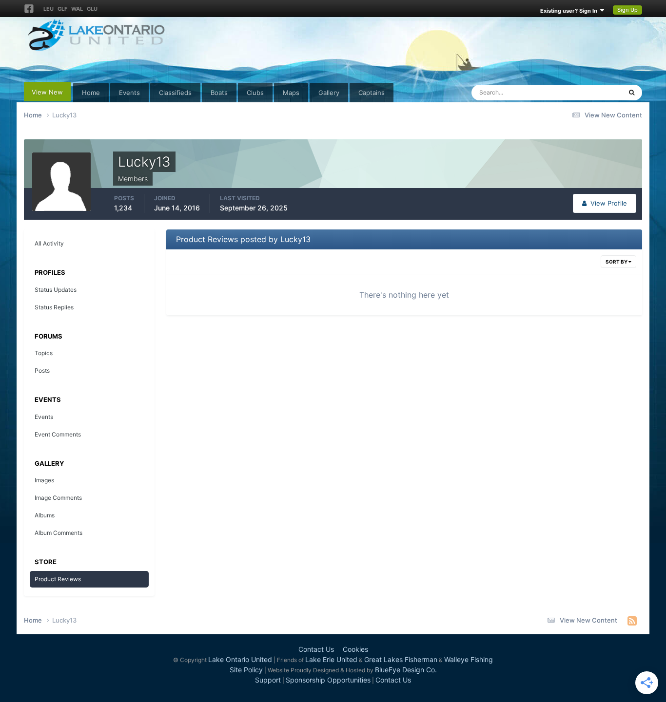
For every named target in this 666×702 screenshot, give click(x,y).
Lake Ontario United (240, 659)
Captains (371, 92)
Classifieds (175, 92)
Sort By (617, 262)
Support (268, 680)
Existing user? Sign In (570, 10)
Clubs (255, 92)
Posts (42, 370)
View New (47, 92)
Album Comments (58, 532)
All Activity (49, 243)
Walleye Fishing (468, 659)
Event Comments (58, 434)
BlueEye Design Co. (406, 669)
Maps (291, 92)
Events (129, 92)
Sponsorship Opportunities (328, 680)
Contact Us (316, 649)
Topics (44, 353)
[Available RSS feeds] (632, 620)
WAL (77, 8)
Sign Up (627, 9)
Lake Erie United (331, 659)
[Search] (631, 92)
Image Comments (58, 497)
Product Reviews (58, 579)
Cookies (355, 649)
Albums (45, 515)
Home (91, 92)
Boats (219, 92)
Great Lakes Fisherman (400, 659)
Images (44, 480)
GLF (62, 8)
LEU (48, 8)
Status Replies (54, 307)
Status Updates (587, 92)
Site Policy (246, 669)
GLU (92, 8)
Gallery (328, 92)
